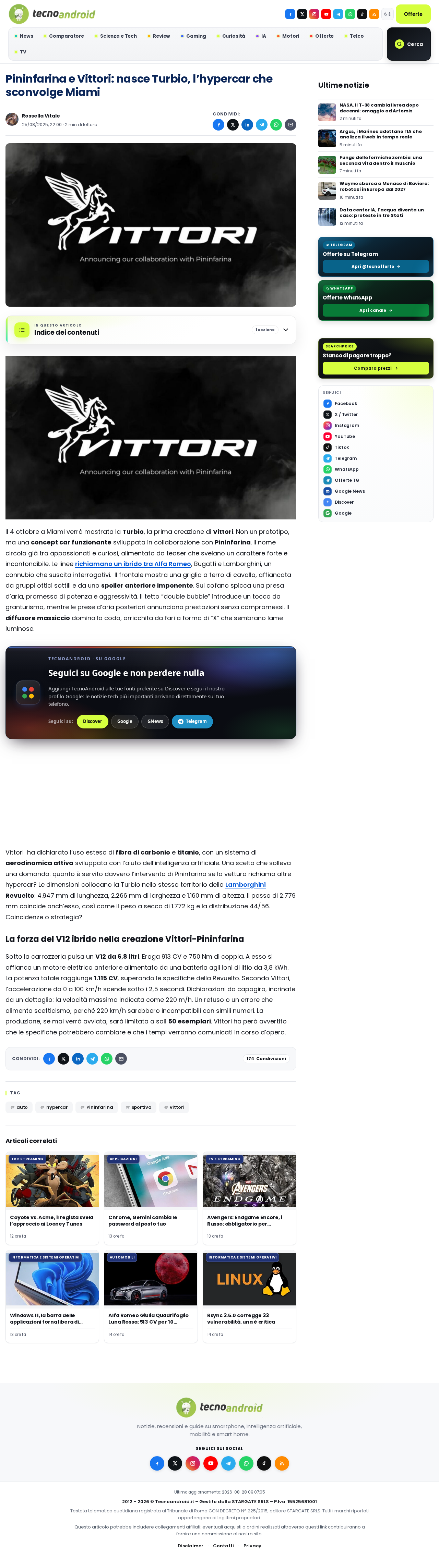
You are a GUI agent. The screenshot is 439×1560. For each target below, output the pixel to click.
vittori (177, 1107)
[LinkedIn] (247, 125)
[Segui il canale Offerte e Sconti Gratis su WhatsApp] (350, 14)
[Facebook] (290, 14)
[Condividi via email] (290, 125)
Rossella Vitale (41, 115)
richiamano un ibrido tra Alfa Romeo (133, 564)
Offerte (413, 14)
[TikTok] (362, 14)
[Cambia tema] (387, 14)
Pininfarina (99, 1107)
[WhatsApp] (276, 125)
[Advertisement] (150, 799)
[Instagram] (314, 14)
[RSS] (374, 14)
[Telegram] (338, 14)
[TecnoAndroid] (52, 14)
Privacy (252, 1546)
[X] (302, 14)
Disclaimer (190, 1546)
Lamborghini (245, 884)
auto (22, 1107)
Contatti (223, 1546)
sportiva (142, 1107)
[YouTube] (326, 14)
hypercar (57, 1107)
